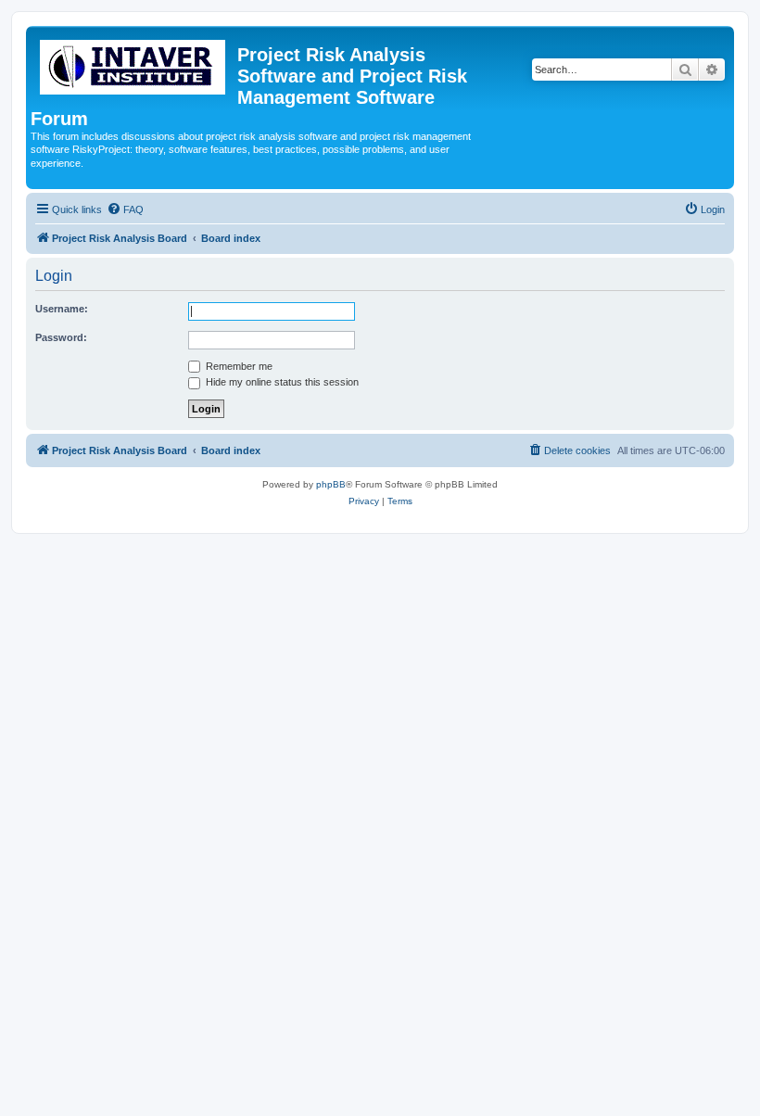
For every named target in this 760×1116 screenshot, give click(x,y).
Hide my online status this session (281, 381)
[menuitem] (125, 209)
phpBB (331, 484)
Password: (61, 337)
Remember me (237, 366)
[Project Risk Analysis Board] (134, 63)
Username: (61, 308)
